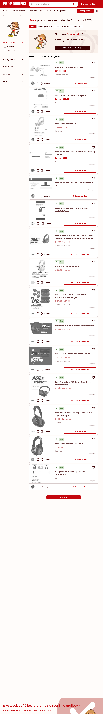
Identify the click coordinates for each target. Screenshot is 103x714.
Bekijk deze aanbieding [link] (80, 254)
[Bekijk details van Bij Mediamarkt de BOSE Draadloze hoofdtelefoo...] (40, 210)
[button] (97, 10)
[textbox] (51, 4)
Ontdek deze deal (80, 83)
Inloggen (87, 4)
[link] (5, 15)
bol (56, 478)
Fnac (56, 103)
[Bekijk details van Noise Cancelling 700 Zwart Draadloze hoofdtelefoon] (40, 385)
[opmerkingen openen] (38, 83)
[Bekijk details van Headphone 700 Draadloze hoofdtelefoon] (40, 328)
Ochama (58, 131)
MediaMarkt (59, 215)
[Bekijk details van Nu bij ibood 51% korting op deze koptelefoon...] (40, 473)
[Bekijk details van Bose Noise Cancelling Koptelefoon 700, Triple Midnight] (40, 416)
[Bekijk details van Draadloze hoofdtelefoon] (40, 269)
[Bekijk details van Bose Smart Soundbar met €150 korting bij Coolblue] (40, 155)
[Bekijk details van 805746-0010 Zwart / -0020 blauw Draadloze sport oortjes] (40, 298)
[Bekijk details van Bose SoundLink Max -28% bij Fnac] (40, 98)
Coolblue (58, 162)
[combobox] (53, 4)
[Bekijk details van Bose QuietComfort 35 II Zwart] (40, 446)
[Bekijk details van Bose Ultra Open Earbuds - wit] (40, 70)
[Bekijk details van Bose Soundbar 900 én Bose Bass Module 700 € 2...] (40, 184)
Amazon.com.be (61, 75)
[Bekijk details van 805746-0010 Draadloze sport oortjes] (40, 356)
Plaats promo (84, 11)
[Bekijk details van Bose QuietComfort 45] (40, 126)
